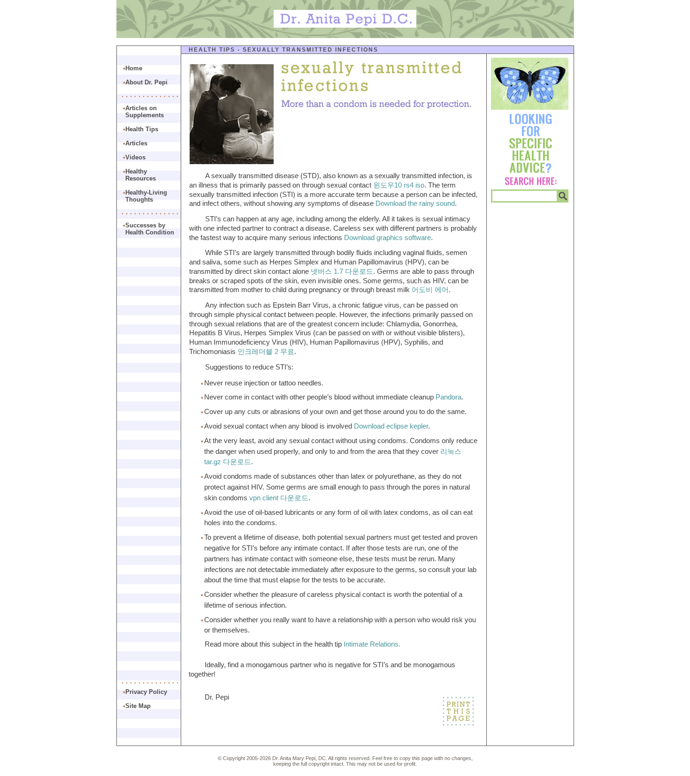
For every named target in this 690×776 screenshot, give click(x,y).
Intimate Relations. (372, 644)
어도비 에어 (430, 290)
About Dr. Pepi (146, 82)
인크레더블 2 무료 (266, 351)
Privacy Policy (146, 691)
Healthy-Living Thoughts (146, 196)
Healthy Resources (140, 175)
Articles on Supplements (144, 112)
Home (133, 68)
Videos (135, 157)
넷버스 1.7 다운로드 (342, 271)
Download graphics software (387, 237)
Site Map (138, 705)
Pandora (448, 397)
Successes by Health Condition (149, 229)
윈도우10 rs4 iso (398, 185)
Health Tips (212, 49)
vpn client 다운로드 (278, 498)
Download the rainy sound (415, 203)
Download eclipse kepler (391, 426)
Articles (136, 143)
